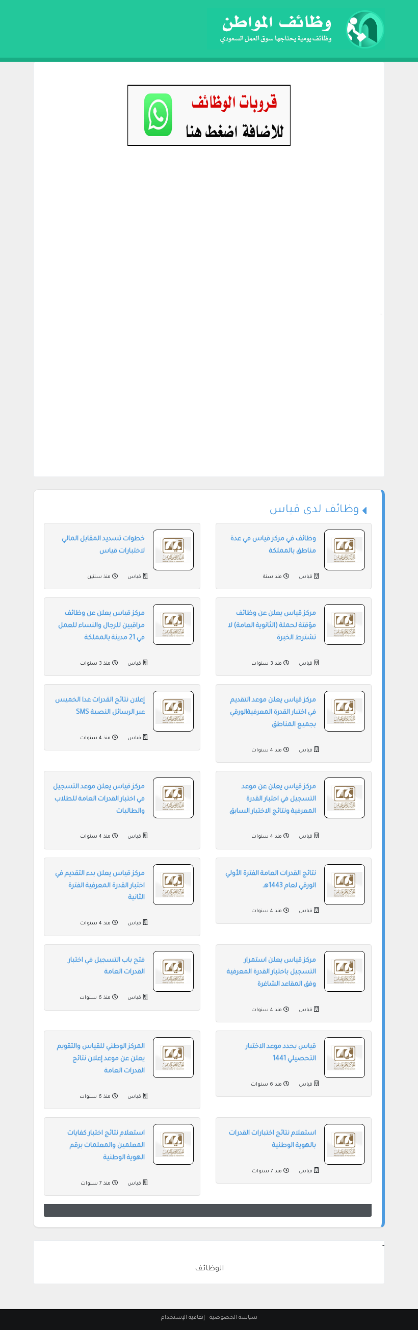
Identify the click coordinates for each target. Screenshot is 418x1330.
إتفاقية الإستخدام (183, 1318)
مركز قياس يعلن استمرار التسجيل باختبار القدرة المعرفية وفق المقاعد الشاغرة (271, 973)
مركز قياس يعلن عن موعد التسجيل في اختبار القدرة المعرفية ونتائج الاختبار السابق (272, 799)
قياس (305, 577)
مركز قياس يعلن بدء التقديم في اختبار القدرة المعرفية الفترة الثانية (100, 886)
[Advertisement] (209, 237)
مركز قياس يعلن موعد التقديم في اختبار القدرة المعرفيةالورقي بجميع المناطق (273, 713)
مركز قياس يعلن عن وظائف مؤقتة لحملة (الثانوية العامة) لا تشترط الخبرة (272, 626)
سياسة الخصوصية (233, 1318)
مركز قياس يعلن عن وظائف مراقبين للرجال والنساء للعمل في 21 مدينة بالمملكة (101, 626)
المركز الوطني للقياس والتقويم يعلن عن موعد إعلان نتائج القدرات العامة (101, 1059)
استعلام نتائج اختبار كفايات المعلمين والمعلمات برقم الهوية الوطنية (106, 1146)
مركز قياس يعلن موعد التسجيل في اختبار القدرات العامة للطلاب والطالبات (99, 799)
